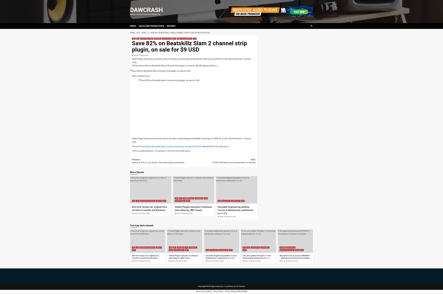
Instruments (226, 201)
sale (174, 38)
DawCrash (146, 9)
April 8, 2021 (145, 55)
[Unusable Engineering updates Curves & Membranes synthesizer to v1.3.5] (236, 190)
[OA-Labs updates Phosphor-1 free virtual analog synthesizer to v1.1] (258, 241)
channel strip (167, 38)
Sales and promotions (184, 38)
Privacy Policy (218, 291)
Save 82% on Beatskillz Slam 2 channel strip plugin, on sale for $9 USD (171, 146)
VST (194, 38)
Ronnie (136, 55)
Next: (234, 161)
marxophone (291, 247)
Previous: (158, 161)
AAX (134, 38)
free (248, 247)
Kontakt (282, 247)
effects (158, 201)
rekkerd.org (223, 146)
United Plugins (180, 201)
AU (138, 38)
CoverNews (229, 286)
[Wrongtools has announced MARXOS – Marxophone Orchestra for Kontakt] (295, 241)
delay (185, 198)
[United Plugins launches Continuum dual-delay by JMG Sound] (193, 190)
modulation (198, 198)
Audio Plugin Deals (147, 38)
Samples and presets (287, 250)
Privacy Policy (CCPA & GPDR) (236, 291)
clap (137, 201)
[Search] (311, 26)
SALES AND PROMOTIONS (151, 26)
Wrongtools (299, 250)
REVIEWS (171, 26)
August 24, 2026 (145, 213)
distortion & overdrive (147, 201)
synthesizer (235, 201)
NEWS (133, 26)
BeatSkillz (157, 38)
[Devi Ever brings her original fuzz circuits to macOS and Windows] (150, 190)
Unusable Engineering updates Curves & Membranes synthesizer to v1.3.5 (235, 210)
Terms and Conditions (204, 291)
